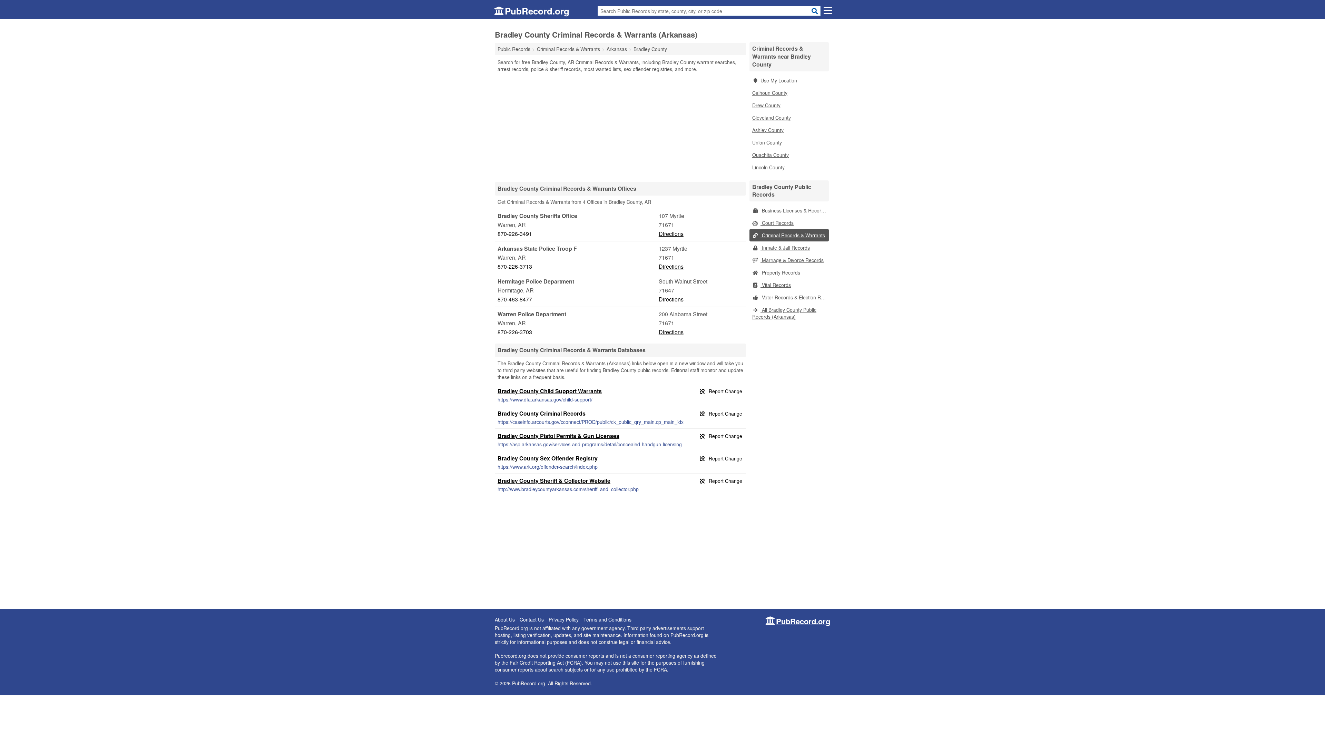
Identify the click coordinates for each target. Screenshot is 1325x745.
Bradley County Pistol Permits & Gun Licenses (558, 436)
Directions (671, 234)
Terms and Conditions (607, 619)
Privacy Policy (564, 619)
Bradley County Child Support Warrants (550, 391)
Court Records (777, 222)
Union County (767, 142)
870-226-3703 (515, 332)
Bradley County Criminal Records (542, 413)
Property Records (780, 272)
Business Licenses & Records (793, 210)
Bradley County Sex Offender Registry (548, 458)
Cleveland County (771, 117)
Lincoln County (768, 167)
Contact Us (532, 619)
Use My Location (778, 80)
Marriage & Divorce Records (792, 260)
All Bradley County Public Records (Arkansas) (784, 313)
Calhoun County (769, 92)
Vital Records (775, 284)
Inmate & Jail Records (785, 247)
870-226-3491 (515, 234)
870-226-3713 (515, 266)
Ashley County (768, 130)
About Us (505, 619)
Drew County (766, 105)
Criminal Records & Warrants (792, 235)
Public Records (514, 49)
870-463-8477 (515, 299)
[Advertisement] (620, 127)
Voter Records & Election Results (794, 297)
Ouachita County (770, 154)
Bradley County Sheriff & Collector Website (554, 481)
